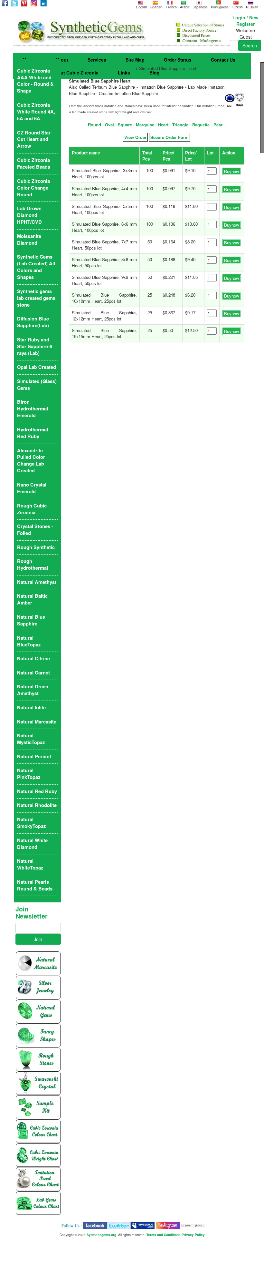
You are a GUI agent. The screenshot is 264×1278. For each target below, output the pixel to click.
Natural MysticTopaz (31, 739)
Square (125, 125)
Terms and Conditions (163, 1235)
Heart (163, 125)
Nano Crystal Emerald (31, 488)
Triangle (180, 125)
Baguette (201, 125)
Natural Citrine (33, 658)
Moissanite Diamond (29, 239)
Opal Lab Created (36, 367)
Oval (109, 125)
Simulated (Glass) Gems (110, 68)
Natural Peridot (34, 756)
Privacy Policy (193, 1235)
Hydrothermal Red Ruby (32, 433)
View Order (135, 137)
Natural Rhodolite (37, 805)
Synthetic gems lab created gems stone (36, 298)
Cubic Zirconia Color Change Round (33, 188)
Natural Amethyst (36, 582)
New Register (247, 20)
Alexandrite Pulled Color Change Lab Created (31, 460)
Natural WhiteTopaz (30, 864)
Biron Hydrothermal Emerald (32, 408)
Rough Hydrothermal (32, 564)
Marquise (145, 125)
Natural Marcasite (36, 721)
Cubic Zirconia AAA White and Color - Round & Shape (35, 80)
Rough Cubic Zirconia (32, 509)
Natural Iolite (31, 707)
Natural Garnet (33, 672)
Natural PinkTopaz (28, 774)
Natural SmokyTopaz (31, 823)
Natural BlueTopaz (29, 641)
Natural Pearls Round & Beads (34, 885)
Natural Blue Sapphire (31, 620)
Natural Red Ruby (37, 791)
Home (74, 68)
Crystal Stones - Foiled (35, 529)
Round (94, 125)
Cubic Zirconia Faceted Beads (33, 163)
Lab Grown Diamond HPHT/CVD (29, 215)
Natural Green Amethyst (32, 690)
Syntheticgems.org (101, 1235)
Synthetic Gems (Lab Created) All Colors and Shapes (36, 266)
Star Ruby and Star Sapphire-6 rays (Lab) (34, 346)
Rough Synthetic (36, 547)
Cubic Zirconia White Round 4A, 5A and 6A (36, 112)
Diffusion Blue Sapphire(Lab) (33, 322)
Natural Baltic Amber (32, 599)
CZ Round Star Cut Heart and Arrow (34, 139)
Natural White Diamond (32, 843)
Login (238, 17)
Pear (217, 125)
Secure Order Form (169, 137)
